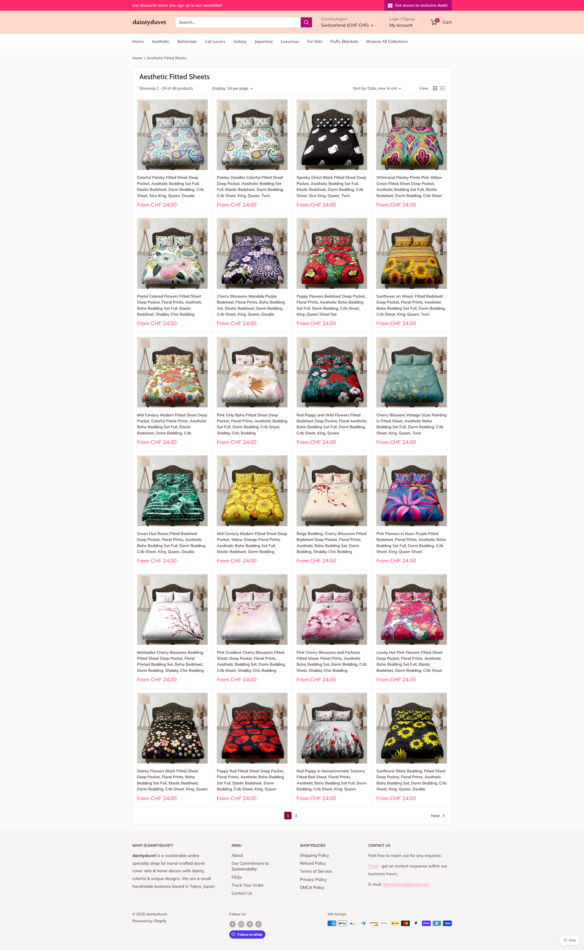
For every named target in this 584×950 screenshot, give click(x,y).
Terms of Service (316, 871)
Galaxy (240, 41)
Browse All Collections (387, 41)
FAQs (237, 877)
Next (435, 815)
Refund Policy (313, 863)
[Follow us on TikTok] (258, 924)
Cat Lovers (215, 41)
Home (138, 41)
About (237, 855)
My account (400, 25)
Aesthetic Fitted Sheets (167, 58)
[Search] (306, 22)
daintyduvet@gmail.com (406, 884)
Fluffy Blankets (344, 41)
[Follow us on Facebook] (232, 924)
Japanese (264, 41)
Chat (373, 866)
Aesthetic (160, 41)
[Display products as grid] (435, 88)
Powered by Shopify (149, 921)
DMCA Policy (312, 887)
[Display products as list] (443, 88)
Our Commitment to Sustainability (250, 866)
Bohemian (187, 41)
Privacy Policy (313, 879)
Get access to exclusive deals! (421, 5)
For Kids (314, 41)
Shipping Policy (314, 855)
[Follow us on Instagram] (241, 924)
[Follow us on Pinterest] (250, 924)
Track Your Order (248, 885)
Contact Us (242, 893)
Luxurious (290, 41)
